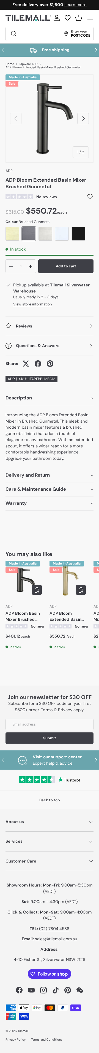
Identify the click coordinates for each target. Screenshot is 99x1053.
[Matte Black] (78, 234)
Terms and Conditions (46, 1039)
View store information (32, 304)
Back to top (49, 800)
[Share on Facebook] (38, 364)
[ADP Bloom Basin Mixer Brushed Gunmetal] (25, 580)
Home (10, 64)
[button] (78, 17)
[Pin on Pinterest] (50, 364)
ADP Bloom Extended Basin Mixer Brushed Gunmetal (43, 67)
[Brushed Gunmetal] (29, 234)
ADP (9, 170)
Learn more (75, 4)
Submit (49, 738)
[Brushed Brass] (12, 234)
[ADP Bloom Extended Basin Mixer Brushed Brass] (69, 580)
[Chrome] (62, 234)
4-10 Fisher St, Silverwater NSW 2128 (49, 959)
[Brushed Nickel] (45, 234)
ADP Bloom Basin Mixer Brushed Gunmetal (23, 617)
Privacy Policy (16, 1039)
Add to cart (66, 266)
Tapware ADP (28, 64)
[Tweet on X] (26, 364)
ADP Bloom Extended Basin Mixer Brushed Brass (65, 617)
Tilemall (23, 1031)
